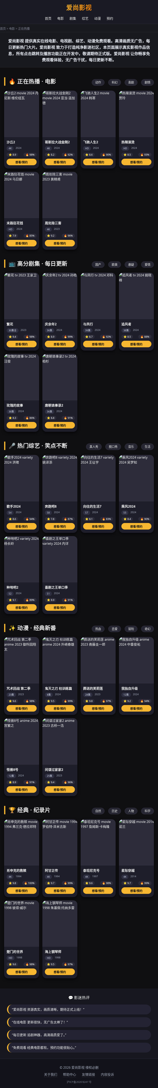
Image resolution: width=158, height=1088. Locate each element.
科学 (147, 811)
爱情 (147, 265)
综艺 (85, 18)
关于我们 (50, 1074)
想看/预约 (21, 162)
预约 (110, 18)
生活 (147, 447)
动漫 (97, 18)
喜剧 (131, 82)
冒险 (131, 629)
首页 (48, 18)
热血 (98, 629)
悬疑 (131, 265)
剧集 (73, 18)
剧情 (147, 82)
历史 (114, 811)
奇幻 (147, 629)
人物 (131, 811)
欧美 (114, 265)
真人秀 (93, 447)
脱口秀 (113, 447)
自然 (98, 811)
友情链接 (88, 1074)
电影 (60, 18)
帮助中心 (69, 1074)
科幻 (114, 82)
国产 (98, 265)
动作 (98, 82)
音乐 (131, 447)
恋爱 (114, 629)
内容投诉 (107, 1074)
